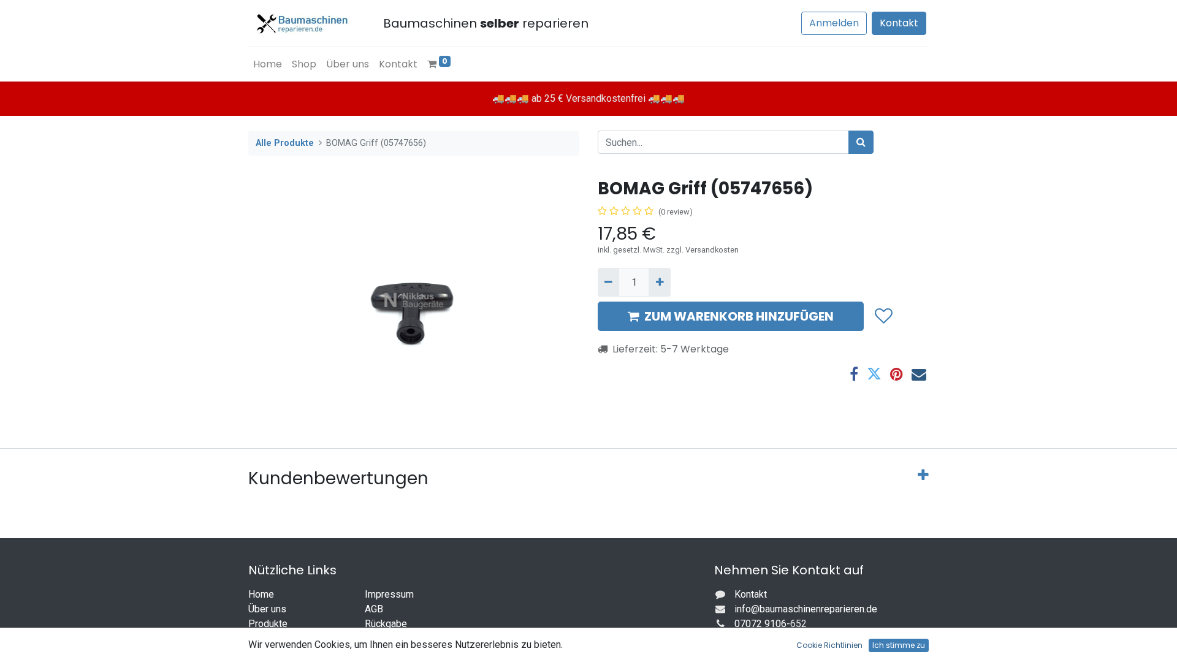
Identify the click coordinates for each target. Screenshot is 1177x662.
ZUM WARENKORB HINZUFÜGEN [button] (739, 316)
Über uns (267, 609)
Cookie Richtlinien (829, 645)
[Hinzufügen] (659, 282)
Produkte (268, 624)
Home (261, 594)
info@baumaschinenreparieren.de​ (805, 609)
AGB (374, 609)
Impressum (389, 594)
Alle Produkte (285, 143)
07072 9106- (762, 624)
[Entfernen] (608, 282)
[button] (883, 316)
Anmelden (834, 23)
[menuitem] (267, 64)
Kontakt (899, 23)
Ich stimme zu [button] (898, 645)
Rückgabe (386, 624)
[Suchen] (861, 142)
